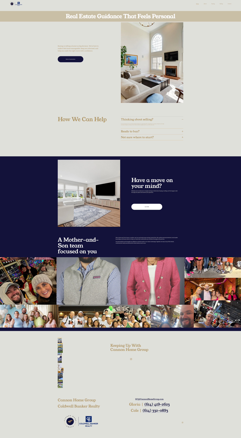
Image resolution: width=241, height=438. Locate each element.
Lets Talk (147, 206)
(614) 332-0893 (155, 410)
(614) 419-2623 (157, 404)
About (205, 3)
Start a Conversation (70, 59)
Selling (221, 3)
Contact (229, 3)
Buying (213, 3)
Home (197, 3)
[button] (60, 340)
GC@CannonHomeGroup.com (149, 399)
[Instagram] (131, 359)
